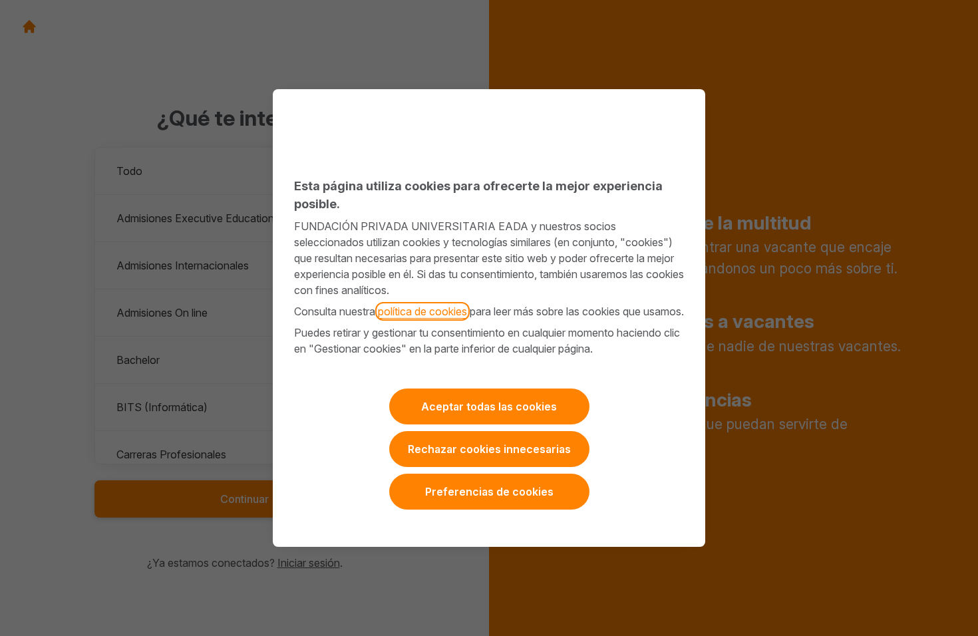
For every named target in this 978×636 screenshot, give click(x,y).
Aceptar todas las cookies (489, 406)
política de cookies (422, 311)
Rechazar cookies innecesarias (489, 449)
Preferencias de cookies (489, 491)
